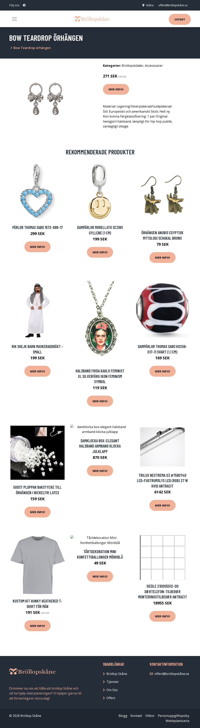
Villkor (150, 716)
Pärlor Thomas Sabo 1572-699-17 (37, 227)
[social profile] (24, 5)
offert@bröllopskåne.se (173, 5)
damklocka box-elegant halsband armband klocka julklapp (100, 446)
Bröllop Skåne (116, 674)
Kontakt (136, 716)
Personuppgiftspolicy (173, 716)
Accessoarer (154, 65)
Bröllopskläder (132, 65)
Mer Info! (116, 89)
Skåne (150, 5)
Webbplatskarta (177, 721)
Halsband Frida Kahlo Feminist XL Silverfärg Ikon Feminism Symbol (100, 376)
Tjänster (112, 682)
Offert (179, 19)
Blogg (123, 716)
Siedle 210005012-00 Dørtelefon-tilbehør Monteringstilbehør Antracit (162, 591)
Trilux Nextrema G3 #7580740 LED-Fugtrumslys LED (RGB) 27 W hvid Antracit (162, 480)
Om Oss (112, 690)
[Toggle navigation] (14, 19)
